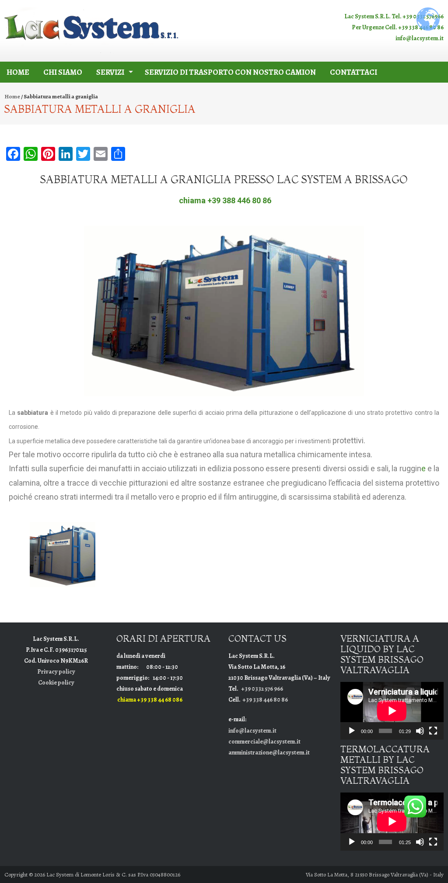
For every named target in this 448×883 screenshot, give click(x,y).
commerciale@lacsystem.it (264, 741)
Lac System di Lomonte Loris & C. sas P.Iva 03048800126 (113, 874)
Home (18, 72)
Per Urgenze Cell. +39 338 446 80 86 (398, 27)
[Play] (351, 731)
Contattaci (353, 72)
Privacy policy (56, 671)
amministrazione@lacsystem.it (269, 752)
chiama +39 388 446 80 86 (225, 200)
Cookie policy (56, 682)
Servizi (110, 72)
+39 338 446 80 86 (265, 699)
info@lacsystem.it (420, 38)
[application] (392, 711)
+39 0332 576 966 (262, 689)
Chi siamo (62, 72)
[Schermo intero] (433, 731)
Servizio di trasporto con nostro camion (230, 72)
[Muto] (420, 731)
